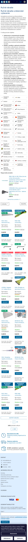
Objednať (5, 235)
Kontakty (3, 473)
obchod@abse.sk (7, 460)
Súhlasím (20, 538)
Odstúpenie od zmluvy (6, 486)
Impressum (3, 480)
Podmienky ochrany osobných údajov (10, 476)
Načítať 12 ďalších (14, 417)
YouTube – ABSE (7, 467)
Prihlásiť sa (5, 522)
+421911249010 (7, 462)
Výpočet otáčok (4, 482)
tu (24, 530)
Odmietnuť (7, 538)
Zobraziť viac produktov (13, 199)
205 (17, 422)
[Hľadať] (16, 1)
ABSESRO (5, 464)
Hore (14, 429)
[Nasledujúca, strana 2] (14, 422)
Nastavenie (13, 533)
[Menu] (24, 1)
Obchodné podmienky (6, 475)
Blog (2, 484)
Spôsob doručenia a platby (7, 478)
